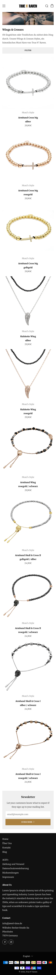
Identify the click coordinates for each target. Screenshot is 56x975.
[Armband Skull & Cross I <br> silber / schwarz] (28, 666)
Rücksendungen (10, 872)
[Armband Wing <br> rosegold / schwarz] (28, 448)
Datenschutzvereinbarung (15, 868)
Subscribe (26, 822)
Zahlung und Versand (13, 864)
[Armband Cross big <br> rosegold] (28, 156)
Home (5, 839)
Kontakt (6, 847)
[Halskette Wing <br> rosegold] (28, 375)
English (26, 956)
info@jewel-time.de (12, 923)
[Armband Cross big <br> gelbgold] (28, 229)
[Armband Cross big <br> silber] (28, 83)
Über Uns (7, 843)
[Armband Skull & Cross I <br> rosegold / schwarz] (28, 739)
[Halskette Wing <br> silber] (28, 302)
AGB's (5, 859)
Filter (28, 50)
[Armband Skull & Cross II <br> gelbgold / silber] (28, 521)
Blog (4, 852)
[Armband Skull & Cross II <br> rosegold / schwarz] (28, 594)
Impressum (8, 877)
